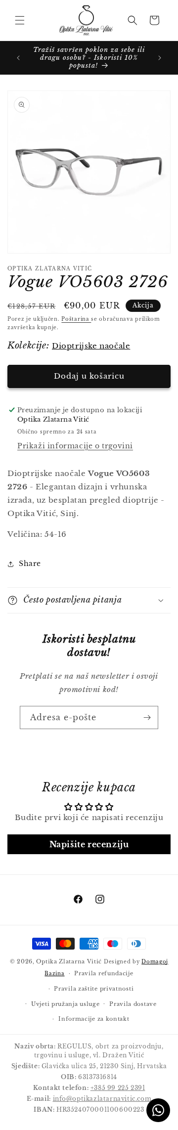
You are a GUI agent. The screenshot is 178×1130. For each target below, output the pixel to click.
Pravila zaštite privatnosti (94, 988)
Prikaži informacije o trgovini (75, 445)
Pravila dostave (133, 1003)
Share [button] (30, 563)
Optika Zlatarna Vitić (69, 961)
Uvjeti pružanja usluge (65, 1003)
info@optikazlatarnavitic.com (102, 1098)
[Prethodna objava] (18, 58)
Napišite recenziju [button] (89, 844)
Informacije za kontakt (93, 1018)
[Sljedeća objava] (160, 58)
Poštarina (76, 319)
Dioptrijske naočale (91, 345)
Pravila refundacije (103, 973)
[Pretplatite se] (147, 717)
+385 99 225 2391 (117, 1087)
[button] (20, 20)
